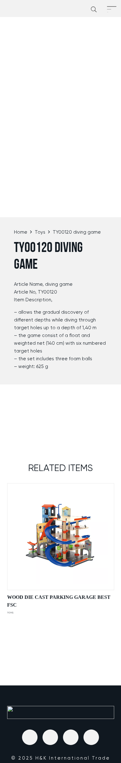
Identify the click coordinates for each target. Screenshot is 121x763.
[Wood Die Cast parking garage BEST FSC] (61, 537)
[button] (93, 9)
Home (20, 232)
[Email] (30, 737)
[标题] (50, 737)
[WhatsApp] (91, 737)
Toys (40, 232)
